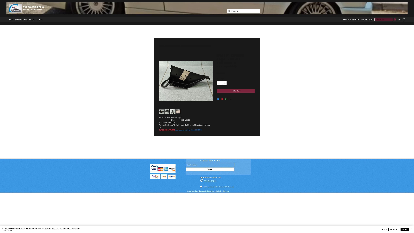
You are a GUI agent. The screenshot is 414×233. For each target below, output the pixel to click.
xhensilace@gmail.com (351, 19)
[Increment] (224, 83)
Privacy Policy (7, 230)
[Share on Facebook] (218, 99)
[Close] (411, 229)
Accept (404, 229)
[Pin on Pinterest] (222, 99)
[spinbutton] (221, 83)
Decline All (393, 229)
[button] (404, 19)
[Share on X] (230, 99)
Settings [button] (384, 229)
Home (161, 46)
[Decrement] (218, 83)
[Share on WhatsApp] (226, 99)
